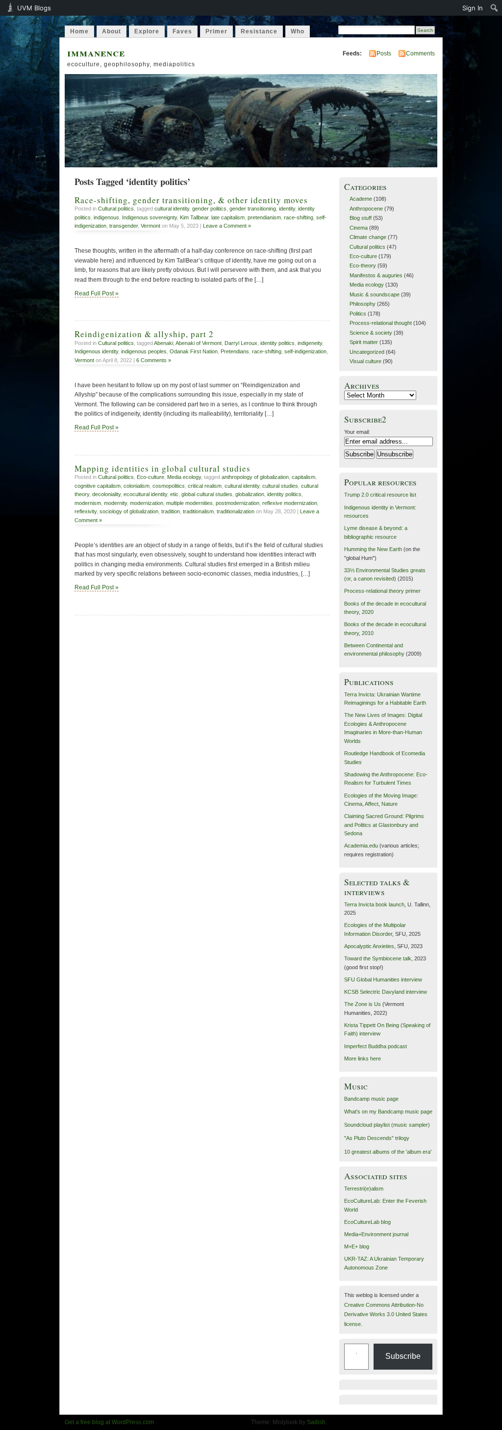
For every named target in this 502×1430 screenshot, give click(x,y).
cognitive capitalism (98, 486)
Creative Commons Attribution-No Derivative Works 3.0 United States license (385, 1314)
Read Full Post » (97, 293)
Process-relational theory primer (382, 591)
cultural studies (280, 486)
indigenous (106, 217)
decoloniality (106, 494)
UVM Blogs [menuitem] (34, 8)
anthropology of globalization (255, 477)
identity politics (277, 343)
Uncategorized (367, 352)
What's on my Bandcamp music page (388, 1111)
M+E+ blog (356, 1246)
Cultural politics (116, 209)
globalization (249, 494)
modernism (88, 503)
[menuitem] (494, 8)
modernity (115, 503)
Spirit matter (364, 342)
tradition (170, 511)
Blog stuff (361, 218)
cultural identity (171, 209)
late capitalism (228, 217)
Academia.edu (361, 845)
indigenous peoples (144, 351)
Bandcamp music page (371, 1099)
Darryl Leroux (241, 343)
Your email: (357, 432)
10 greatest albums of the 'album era (387, 1152)
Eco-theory (363, 265)
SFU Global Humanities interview (383, 979)
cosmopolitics (168, 486)
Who (297, 31)
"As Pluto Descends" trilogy (376, 1138)
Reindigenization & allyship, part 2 (144, 334)
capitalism (303, 477)
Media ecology (184, 477)
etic (174, 494)
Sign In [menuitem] (472, 8)
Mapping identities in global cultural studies (163, 468)
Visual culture (365, 361)
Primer (216, 31)
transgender (123, 226)
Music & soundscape (375, 294)
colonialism (137, 486)
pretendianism (264, 217)
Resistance (259, 31)
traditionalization (235, 511)
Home (79, 31)
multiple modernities (189, 503)
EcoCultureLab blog (367, 1222)
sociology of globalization (129, 511)
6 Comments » (153, 360)
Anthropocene (366, 209)
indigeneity (310, 343)
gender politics (209, 209)
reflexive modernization (289, 503)
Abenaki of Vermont (199, 343)
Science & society (371, 333)
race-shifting (298, 217)
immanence (96, 52)
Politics (358, 314)
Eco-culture (150, 477)
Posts (383, 53)
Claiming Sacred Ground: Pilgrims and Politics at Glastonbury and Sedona (384, 824)
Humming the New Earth (373, 549)
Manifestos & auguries (376, 275)
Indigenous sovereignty (149, 217)
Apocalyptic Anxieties (369, 946)
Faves (182, 31)
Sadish (316, 1422)
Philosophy (363, 304)
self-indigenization (305, 351)
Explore (146, 31)
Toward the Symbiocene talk (377, 958)
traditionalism (198, 511)
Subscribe (403, 1356)
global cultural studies (206, 494)
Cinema (359, 228)
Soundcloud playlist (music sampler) (387, 1125)
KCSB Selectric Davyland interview (385, 992)
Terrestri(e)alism (363, 1189)
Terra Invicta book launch (374, 904)
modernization (146, 503)
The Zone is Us (362, 1004)
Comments (420, 53)
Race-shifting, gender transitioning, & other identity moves (191, 200)
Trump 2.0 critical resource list (380, 495)
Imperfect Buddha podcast (375, 1046)
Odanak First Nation (194, 351)
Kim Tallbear (194, 217)
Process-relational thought (381, 323)
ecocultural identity (145, 494)
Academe (361, 199)
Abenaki (163, 343)
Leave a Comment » (227, 226)
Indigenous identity (96, 351)
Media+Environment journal (376, 1234)
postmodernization (237, 503)
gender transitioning (252, 209)
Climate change (368, 237)
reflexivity (86, 511)
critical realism (205, 486)
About (111, 31)
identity (287, 209)
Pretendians (235, 351)
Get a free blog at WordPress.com (109, 1422)
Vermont (150, 226)
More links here (362, 1058)
